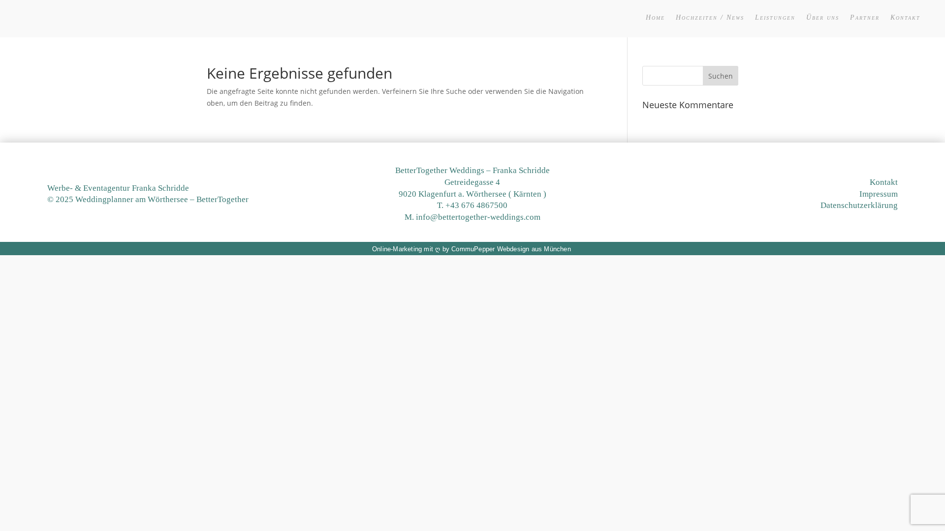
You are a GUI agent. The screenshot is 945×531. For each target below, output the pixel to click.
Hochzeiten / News (710, 17)
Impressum (878, 194)
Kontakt (905, 17)
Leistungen (775, 17)
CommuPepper (473, 249)
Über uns (822, 17)
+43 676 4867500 (476, 205)
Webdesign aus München (534, 249)
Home (655, 17)
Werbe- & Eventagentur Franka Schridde (118, 188)
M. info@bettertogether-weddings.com (472, 217)
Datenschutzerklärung (859, 205)
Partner (865, 17)
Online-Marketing (397, 249)
